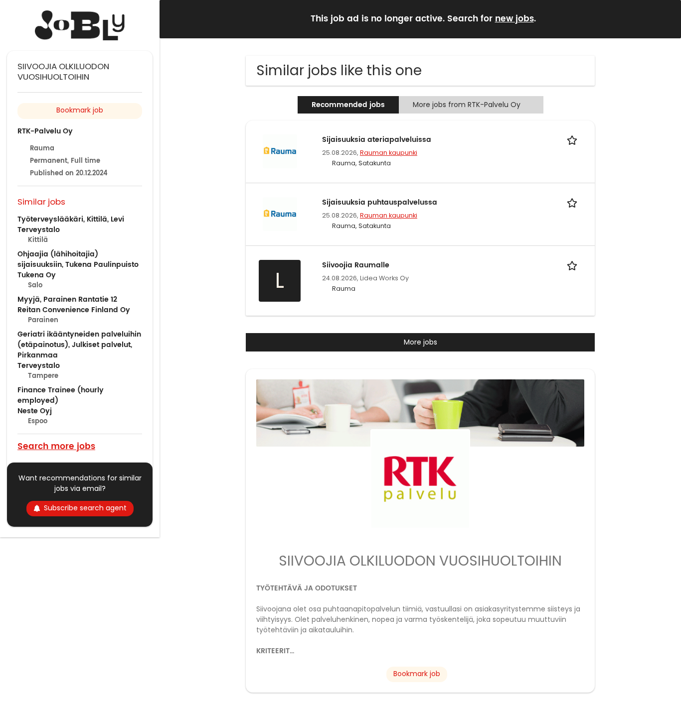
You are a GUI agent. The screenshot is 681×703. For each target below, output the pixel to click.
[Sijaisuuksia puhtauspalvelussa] (280, 214)
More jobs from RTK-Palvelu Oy (466, 105)
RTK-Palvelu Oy (45, 131)
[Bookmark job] (574, 139)
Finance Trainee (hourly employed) (60, 395)
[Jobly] (80, 25)
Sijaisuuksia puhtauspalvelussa (379, 202)
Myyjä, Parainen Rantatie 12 (67, 299)
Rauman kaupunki (388, 152)
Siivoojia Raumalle (355, 265)
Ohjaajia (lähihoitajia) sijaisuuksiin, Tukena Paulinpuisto (78, 259)
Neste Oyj (34, 411)
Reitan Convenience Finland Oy (73, 310)
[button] (665, 18)
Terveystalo (38, 229)
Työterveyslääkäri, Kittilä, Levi (70, 219)
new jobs (514, 19)
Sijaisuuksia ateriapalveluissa (376, 139)
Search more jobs (56, 446)
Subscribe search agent (85, 508)
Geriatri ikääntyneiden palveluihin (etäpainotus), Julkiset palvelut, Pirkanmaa (79, 345)
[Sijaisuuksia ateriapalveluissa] (280, 151)
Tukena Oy (36, 275)
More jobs (420, 342)
